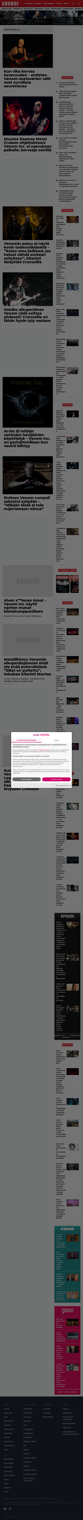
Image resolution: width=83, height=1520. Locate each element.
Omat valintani (26, 779)
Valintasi (56, 740)
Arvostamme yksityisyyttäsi (26, 740)
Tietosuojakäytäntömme (63, 785)
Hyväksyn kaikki (56, 779)
